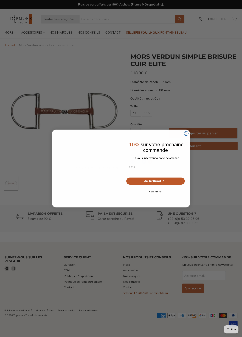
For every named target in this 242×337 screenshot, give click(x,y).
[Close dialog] (186, 133)
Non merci (155, 191)
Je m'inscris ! (155, 180)
